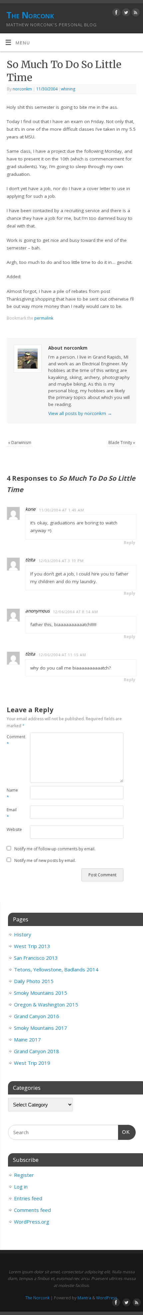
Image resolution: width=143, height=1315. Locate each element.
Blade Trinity (121, 442)
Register (24, 1175)
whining (68, 89)
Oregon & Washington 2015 (46, 1004)
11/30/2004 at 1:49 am (61, 509)
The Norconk (30, 15)
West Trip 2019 (32, 1062)
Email (12, 813)
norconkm (22, 89)
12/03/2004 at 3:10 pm (61, 560)
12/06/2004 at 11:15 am (62, 654)
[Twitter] (125, 13)
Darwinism (19, 442)
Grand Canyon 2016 (36, 1016)
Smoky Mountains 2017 (40, 1027)
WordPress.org (31, 1221)
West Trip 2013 (32, 946)
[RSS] (135, 13)
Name (12, 793)
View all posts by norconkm (80, 413)
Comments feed (32, 1210)
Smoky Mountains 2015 (40, 992)
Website (12, 829)
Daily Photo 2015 (34, 981)
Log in (21, 1186)
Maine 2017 (27, 1039)
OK (124, 1132)
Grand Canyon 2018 (36, 1051)
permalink (43, 318)
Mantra (84, 1298)
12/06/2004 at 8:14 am (75, 611)
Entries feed (28, 1198)
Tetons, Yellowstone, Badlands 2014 (56, 969)
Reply (129, 542)
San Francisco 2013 (36, 957)
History (22, 934)
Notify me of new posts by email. (45, 860)
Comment (12, 740)
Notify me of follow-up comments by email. (54, 849)
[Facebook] (115, 13)
